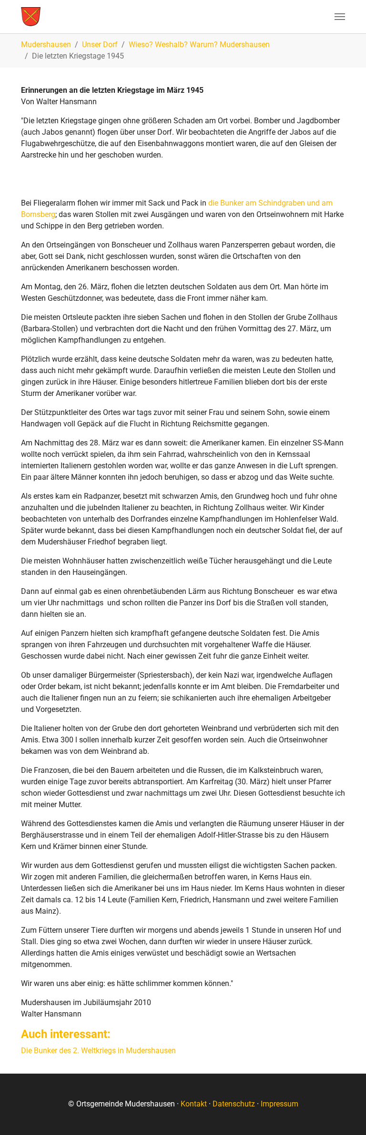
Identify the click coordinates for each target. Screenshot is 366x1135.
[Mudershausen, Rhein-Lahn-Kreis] (31, 16)
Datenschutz (234, 1103)
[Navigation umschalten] (340, 17)
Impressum (279, 1103)
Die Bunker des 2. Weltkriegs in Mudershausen (98, 1050)
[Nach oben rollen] (345, 1114)
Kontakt (194, 1103)
